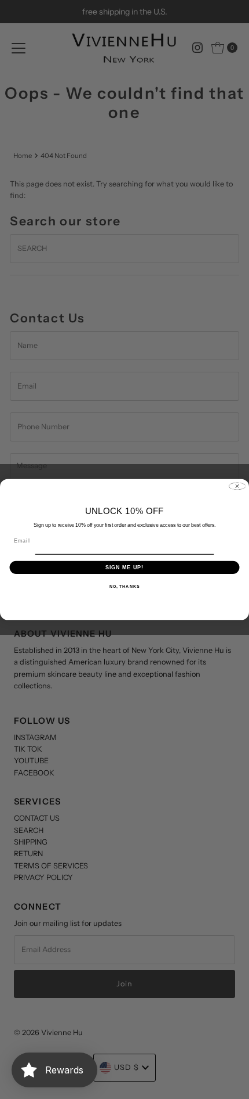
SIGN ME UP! (124, 567)
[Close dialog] (237, 486)
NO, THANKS (124, 586)
